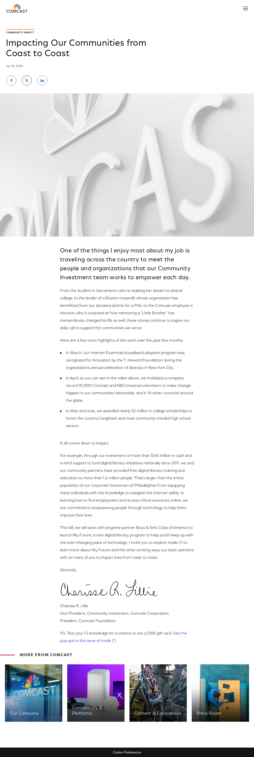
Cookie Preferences (127, 752)
